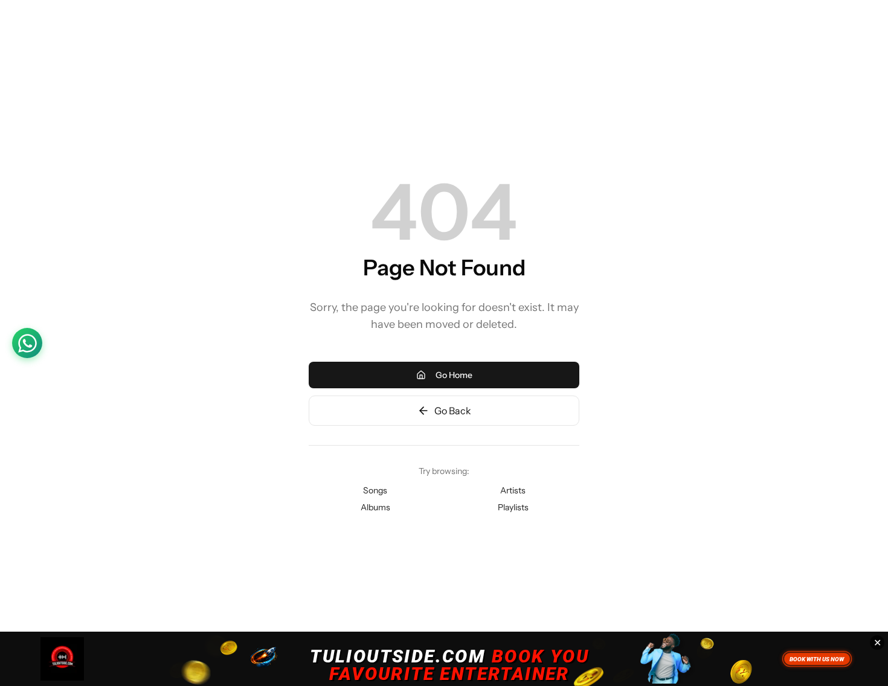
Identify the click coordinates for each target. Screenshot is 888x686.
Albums (375, 507)
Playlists (513, 507)
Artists (513, 490)
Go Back (452, 411)
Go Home (454, 375)
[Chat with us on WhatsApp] (27, 343)
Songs (375, 490)
